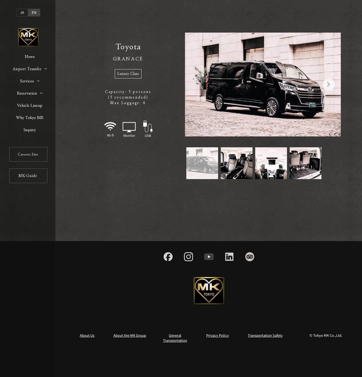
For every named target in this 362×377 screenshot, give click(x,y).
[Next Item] (329, 84)
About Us (87, 335)
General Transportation (175, 338)
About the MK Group (129, 335)
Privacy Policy (217, 335)
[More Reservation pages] (41, 93)
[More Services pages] (38, 81)
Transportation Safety (265, 335)
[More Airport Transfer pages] (46, 69)
